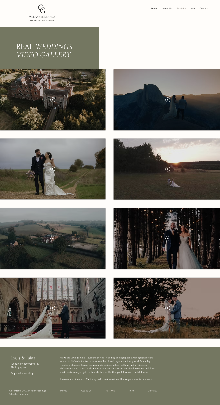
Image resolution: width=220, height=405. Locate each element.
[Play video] (52, 99)
